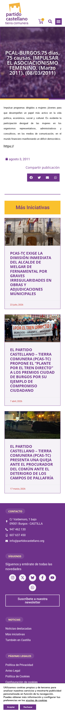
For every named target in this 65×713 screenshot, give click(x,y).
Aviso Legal (12, 670)
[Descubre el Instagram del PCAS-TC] (12, 577)
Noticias (14, 619)
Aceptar (11, 707)
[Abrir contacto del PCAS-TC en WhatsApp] (32, 587)
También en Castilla (18, 640)
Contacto (15, 511)
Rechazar (27, 707)
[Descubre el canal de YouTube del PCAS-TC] (52, 577)
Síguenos (14, 556)
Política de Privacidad (19, 665)
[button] (58, 21)
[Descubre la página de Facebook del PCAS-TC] (42, 577)
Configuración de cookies (21, 682)
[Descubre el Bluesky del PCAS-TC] (32, 577)
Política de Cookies (17, 676)
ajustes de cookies (36, 700)
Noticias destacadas (18, 628)
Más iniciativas (15, 634)
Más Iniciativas (32, 207)
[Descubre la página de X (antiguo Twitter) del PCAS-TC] (22, 577)
